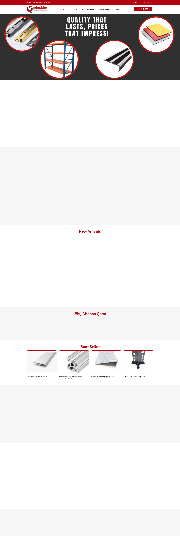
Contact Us (116, 9)
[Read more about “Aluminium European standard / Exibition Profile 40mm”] (78, 370)
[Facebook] (136, 2)
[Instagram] (144, 2)
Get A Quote (142, 9)
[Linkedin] (151, 2)
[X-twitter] (140, 2)
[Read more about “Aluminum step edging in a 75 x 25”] (110, 370)
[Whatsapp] (147, 2)
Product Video (103, 9)
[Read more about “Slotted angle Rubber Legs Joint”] (142, 370)
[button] (2, 47)
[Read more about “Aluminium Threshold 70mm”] (46, 370)
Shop (70, 9)
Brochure (90, 9)
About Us (79, 9)
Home (62, 9)
